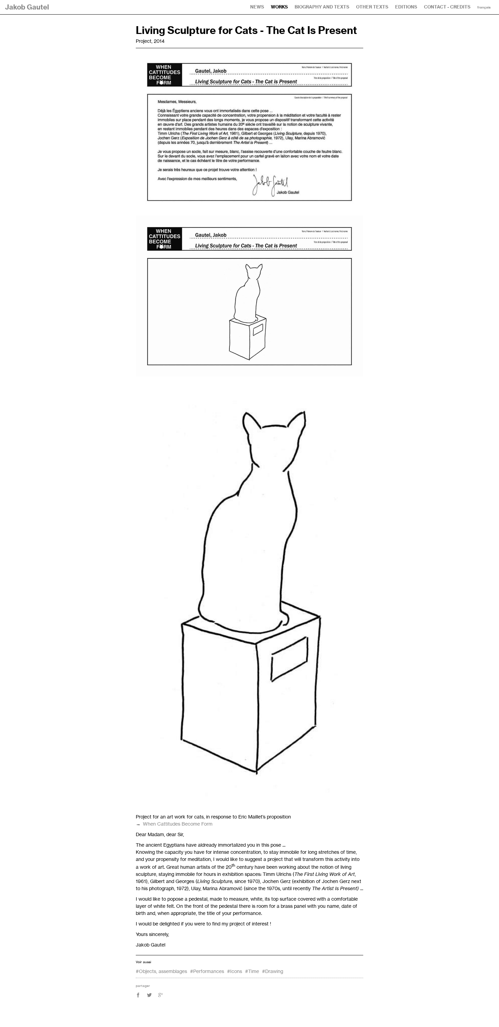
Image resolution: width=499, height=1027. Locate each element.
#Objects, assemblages (161, 971)
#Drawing (272, 971)
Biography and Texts (322, 7)
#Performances (207, 971)
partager (143, 986)
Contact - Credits (447, 7)
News (257, 7)
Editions (406, 7)
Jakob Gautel (27, 7)
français (484, 7)
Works (279, 7)
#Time (252, 971)
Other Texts (372, 7)
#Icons (234, 971)
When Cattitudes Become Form (177, 824)
